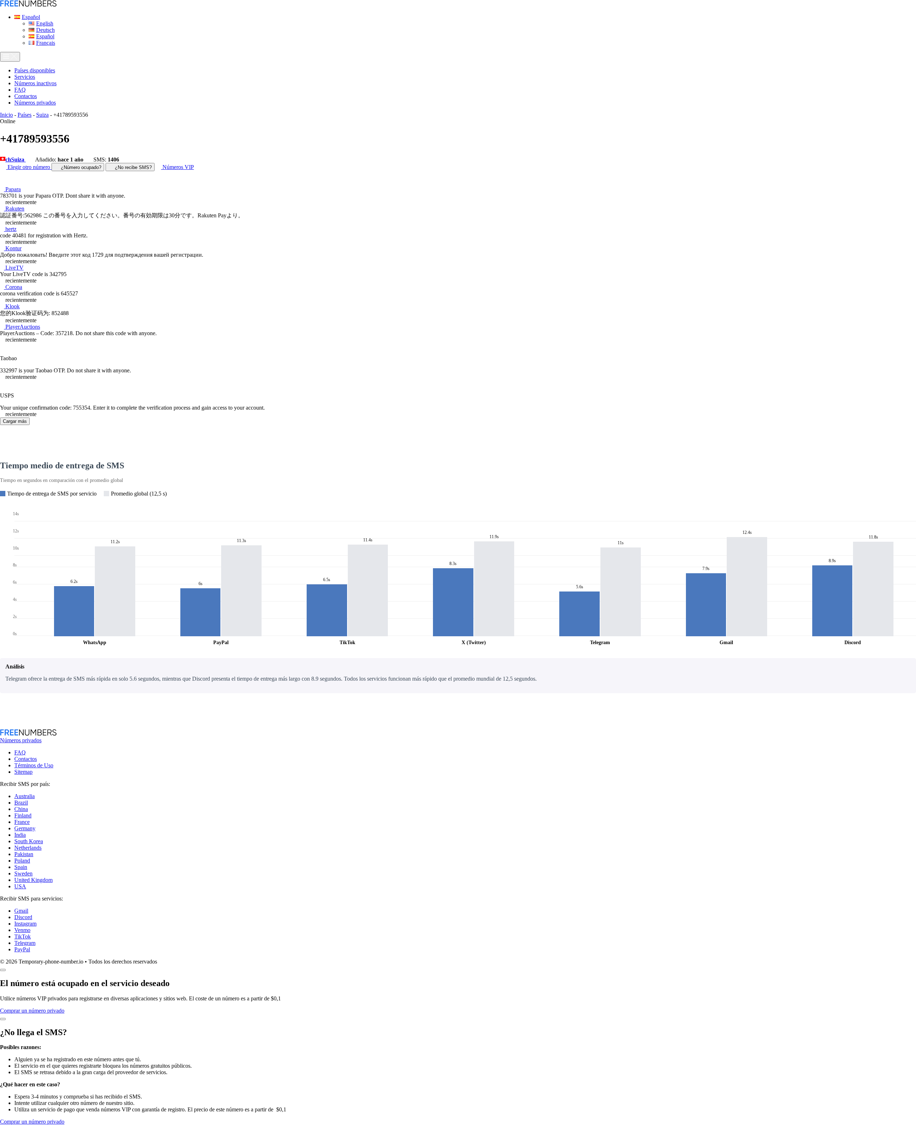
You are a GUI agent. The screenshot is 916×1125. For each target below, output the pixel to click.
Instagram (25, 924)
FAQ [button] (20, 90)
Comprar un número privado (32, 1011)
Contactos (25, 759)
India (20, 835)
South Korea (28, 841)
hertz (10, 229)
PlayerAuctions (22, 327)
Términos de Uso (33, 765)
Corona (13, 287)
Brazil (21, 803)
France (22, 822)
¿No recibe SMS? (132, 167)
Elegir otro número (29, 167)
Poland (22, 861)
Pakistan (23, 854)
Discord (23, 917)
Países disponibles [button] (34, 70)
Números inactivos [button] (35, 83)
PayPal (22, 949)
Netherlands (28, 848)
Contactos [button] (25, 96)
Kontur (12, 248)
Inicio (6, 115)
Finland (22, 815)
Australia (24, 796)
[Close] (3, 970)
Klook (12, 306)
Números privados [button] (35, 103)
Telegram (24, 943)
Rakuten (14, 209)
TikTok (22, 936)
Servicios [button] (24, 77)
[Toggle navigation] (10, 57)
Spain (20, 867)
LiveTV (14, 268)
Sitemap (23, 772)
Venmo (22, 930)
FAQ (20, 752)
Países (24, 115)
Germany (24, 828)
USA (20, 886)
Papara (12, 189)
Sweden (23, 873)
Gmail (21, 911)
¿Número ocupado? (80, 167)
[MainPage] (28, 5)
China (21, 809)
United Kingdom (33, 880)
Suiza (42, 115)
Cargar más (15, 421)
